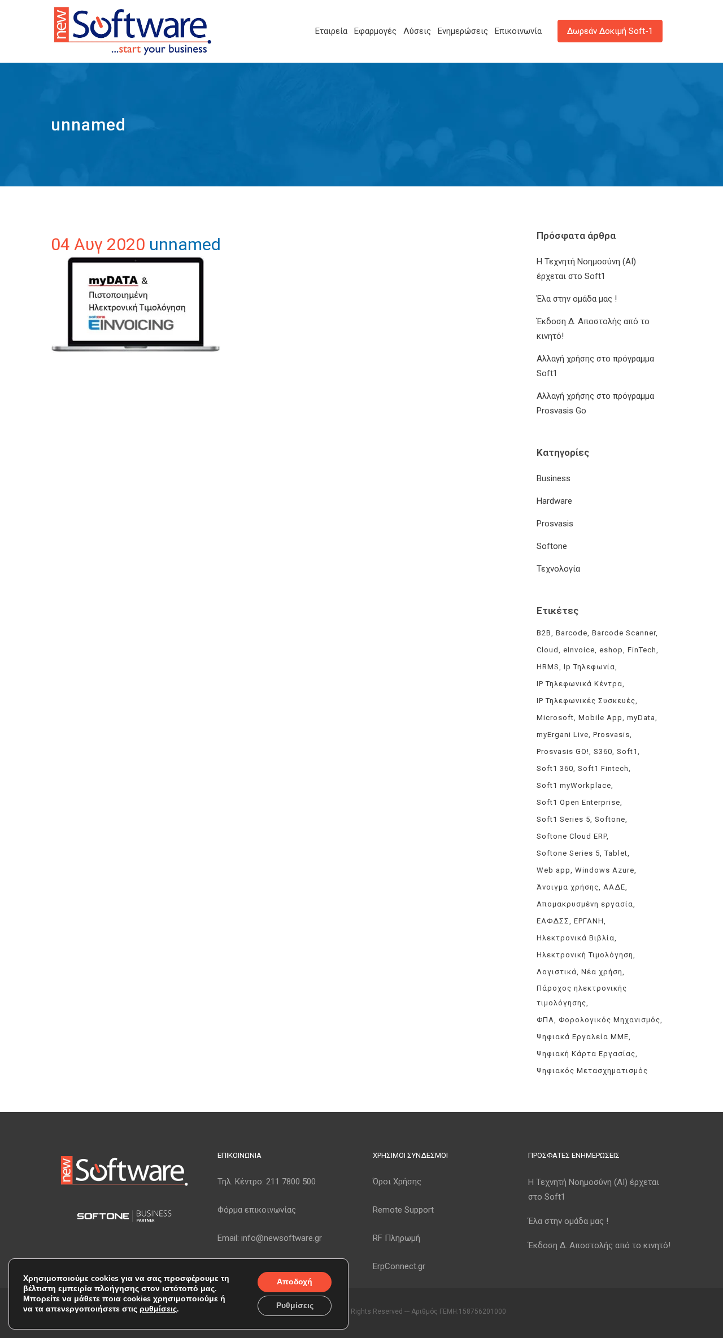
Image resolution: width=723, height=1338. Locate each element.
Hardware (554, 501)
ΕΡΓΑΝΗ (589, 921)
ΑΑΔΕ (614, 887)
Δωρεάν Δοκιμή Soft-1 (610, 31)
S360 (603, 751)
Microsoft (555, 717)
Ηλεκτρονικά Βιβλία (576, 938)
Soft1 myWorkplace (574, 785)
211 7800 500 (291, 1181)
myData (641, 717)
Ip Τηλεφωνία (589, 667)
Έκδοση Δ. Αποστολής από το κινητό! (599, 1245)
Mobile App (600, 717)
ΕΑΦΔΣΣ (553, 921)
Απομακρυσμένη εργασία (585, 904)
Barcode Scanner (624, 633)
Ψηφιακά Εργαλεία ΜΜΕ (583, 1036)
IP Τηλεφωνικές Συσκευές (586, 700)
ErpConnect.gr (399, 1266)
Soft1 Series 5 (563, 819)
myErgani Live (563, 734)
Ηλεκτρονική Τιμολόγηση (585, 955)
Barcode (571, 633)
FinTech (642, 650)
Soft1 (627, 751)
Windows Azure (604, 870)
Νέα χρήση (601, 971)
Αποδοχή (294, 1281)
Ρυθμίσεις (294, 1305)
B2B (544, 633)
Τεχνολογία (558, 569)
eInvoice (579, 650)
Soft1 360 (555, 768)
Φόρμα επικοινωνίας (256, 1210)
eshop (611, 650)
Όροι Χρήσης (397, 1181)
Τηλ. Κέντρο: (266, 1181)
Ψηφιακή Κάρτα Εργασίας (586, 1053)
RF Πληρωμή (396, 1238)
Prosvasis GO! (563, 751)
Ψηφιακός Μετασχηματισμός (592, 1070)
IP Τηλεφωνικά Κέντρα (579, 683)
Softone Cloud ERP (572, 836)
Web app (553, 870)
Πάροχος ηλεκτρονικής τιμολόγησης (582, 995)
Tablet (616, 853)
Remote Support (403, 1210)
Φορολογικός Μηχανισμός (609, 1020)
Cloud (548, 650)
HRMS (548, 667)
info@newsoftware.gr (281, 1238)
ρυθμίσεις (158, 1309)
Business (553, 478)
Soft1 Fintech (603, 768)
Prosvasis (555, 523)
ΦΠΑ (545, 1020)
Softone (552, 546)
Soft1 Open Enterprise (578, 802)
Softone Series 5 (568, 853)
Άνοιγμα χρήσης (568, 887)
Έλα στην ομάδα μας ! (577, 299)
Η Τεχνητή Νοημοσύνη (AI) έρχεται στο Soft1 (593, 1189)
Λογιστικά (557, 971)
